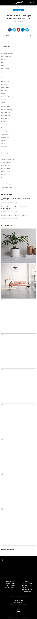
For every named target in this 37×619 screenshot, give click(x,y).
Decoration (4, 78)
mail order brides (6, 115)
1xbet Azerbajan (6, 50)
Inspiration (4, 100)
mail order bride (5, 112)
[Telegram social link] (27, 30)
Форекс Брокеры (6, 184)
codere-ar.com (5, 75)
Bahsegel (4, 59)
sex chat (3, 149)
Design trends (5, 81)
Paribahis (3, 140)
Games (3, 93)
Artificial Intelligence (7, 53)
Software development (7, 156)
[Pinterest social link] (18, 30)
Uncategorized (18, 10)
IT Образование (6, 103)
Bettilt (3, 62)
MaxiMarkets (5, 118)
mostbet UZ (4, 124)
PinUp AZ (4, 143)
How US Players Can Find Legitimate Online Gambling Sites (15, 208)
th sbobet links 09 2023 (8, 159)
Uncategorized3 (5, 168)
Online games (5, 134)
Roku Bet (4, 146)
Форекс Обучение (6, 187)
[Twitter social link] (14, 30)
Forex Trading (5, 87)
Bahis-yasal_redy (6, 56)
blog (2, 65)
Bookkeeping (5, 68)
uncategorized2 (5, 165)
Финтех (3, 181)
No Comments (13, 202)
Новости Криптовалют (7, 177)
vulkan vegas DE (5, 171)
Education (4, 84)
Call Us (32, 2)
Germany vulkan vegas (7, 96)
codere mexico (5, 71)
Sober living (4, 153)
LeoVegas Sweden (6, 109)
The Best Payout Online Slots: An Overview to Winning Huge (16, 199)
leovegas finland (5, 106)
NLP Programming (6, 131)
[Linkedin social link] (23, 30)
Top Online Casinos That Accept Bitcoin (14, 216)
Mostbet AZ (4, 121)
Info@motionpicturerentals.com (18, 604)
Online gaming (5, 137)
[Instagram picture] (18, 246)
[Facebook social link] (10, 30)
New (2, 128)
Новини (3, 174)
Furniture (4, 90)
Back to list (18, 35)
